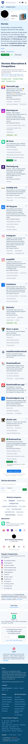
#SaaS (3, 81)
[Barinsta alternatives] (3, 308)
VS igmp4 (6, 574)
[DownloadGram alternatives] (3, 364)
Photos (8, 509)
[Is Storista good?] (11, 55)
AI (2, 720)
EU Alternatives (8, 597)
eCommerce (12, 726)
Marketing (22, 724)
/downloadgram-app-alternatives (10, 383)
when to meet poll (13, 740)
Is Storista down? (14, 607)
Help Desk (8, 724)
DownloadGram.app (18, 45)
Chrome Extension (7, 701)
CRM (3, 724)
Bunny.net (14, 737)
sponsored (6, 660)
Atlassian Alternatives (20, 704)
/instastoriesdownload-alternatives (10, 349)
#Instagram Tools (10, 81)
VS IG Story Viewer (9, 583)
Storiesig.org (17, 39)
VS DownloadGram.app (10, 567)
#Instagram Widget (18, 78)
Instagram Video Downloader (9, 506)
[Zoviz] (3, 142)
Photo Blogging (22, 506)
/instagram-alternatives (7, 234)
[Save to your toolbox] (4, 19)
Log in (3, 488)
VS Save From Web (9, 565)
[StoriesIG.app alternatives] (3, 87)
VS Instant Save (8, 586)
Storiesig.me (5, 39)
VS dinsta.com (7, 579)
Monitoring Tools (6, 730)
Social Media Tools (9, 512)
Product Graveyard (20, 706)
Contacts (15, 688)
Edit (3, 48)
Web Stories (20, 514)
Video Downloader (10, 514)
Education (19, 730)
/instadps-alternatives (7, 257)
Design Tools (5, 722)
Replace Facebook (19, 699)
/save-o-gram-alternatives (8, 327)
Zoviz (13, 620)
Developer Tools (14, 720)
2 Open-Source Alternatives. (13, 74)
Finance (14, 730)
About (3, 690)
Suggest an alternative (14, 471)
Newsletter (5, 711)
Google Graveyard (19, 708)
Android (5, 500)
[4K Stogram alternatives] (3, 207)
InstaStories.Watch (15, 43)
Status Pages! (5, 704)
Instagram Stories (21, 500)
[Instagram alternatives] (3, 236)
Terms (19, 734)
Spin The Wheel (16, 739)
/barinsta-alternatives (6, 305)
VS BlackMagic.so (8, 572)
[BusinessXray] (3, 440)
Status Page (18, 54)
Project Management (15, 728)
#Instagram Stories (6, 78)
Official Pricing (10, 51)
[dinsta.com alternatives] (3, 420)
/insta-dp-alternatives (7, 186)
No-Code (6, 720)
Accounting (5, 726)
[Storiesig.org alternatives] (3, 167)
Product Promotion (7, 688)
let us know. (19, 599)
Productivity (15, 724)
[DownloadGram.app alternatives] (3, 385)
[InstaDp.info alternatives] (3, 188)
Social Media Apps (16, 509)
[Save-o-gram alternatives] (3, 330)
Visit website (5, 54)
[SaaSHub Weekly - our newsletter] (19, 2)
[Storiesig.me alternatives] (3, 111)
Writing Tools (5, 728)
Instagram (12, 500)
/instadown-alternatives (7, 282)
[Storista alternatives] (4, 14)
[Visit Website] (26, 187)
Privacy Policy (12, 734)
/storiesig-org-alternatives (8, 164)
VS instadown (7, 581)
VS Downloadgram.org (10, 570)
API (7, 690)
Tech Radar (18, 697)
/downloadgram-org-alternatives (10, 396)
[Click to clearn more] (14, 654)
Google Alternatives (20, 701)
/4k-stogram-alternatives (7, 204)
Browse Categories (7, 697)
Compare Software (7, 699)
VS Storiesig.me (8, 563)
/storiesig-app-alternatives (8, 84)
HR (17, 726)
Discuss (21, 688)
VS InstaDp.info (8, 588)
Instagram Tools (14, 503)
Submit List (5, 708)
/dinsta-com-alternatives (7, 417)
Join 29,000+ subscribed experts (14, 640)
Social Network (19, 512)
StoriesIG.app (22, 37)
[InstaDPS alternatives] (3, 260)
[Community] (22, 2)
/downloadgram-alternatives (8, 361)
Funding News (5, 706)
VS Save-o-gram (8, 576)
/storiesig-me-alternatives (8, 108)
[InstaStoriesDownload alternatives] (3, 352)
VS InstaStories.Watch (9, 560)
